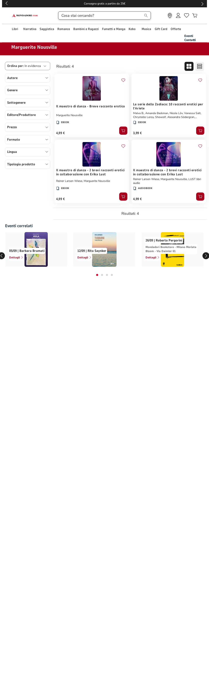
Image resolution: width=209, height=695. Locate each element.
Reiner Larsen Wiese (69, 181)
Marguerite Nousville (69, 115)
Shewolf (160, 117)
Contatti (190, 40)
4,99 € (60, 133)
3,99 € (137, 133)
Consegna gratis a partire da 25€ (104, 4)
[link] (169, 15)
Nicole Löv (176, 113)
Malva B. (138, 113)
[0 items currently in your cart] (194, 15)
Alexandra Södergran (180, 117)
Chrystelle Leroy (143, 117)
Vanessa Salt (192, 113)
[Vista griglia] (189, 66)
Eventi (188, 36)
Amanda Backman (156, 113)
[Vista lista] (199, 66)
